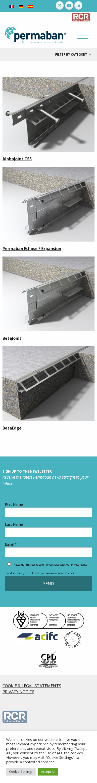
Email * (11, 544)
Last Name (14, 524)
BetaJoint (11, 338)
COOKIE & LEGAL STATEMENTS (31, 686)
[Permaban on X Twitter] (60, 5)
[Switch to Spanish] (30, 6)
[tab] (48, 54)
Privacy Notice (79, 564)
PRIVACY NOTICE (18, 692)
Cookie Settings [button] (21, 771)
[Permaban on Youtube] (69, 5)
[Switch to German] (21, 6)
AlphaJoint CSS (17, 159)
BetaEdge (12, 428)
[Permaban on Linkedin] (78, 5)
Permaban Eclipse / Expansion (31, 248)
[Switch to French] (11, 6)
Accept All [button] (48, 771)
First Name (14, 504)
